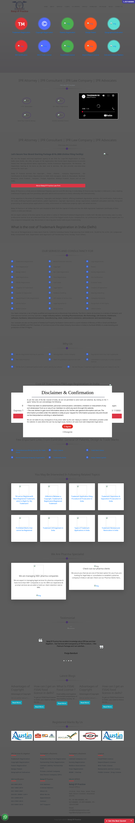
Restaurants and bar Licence (109, 769)
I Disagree (67, 432)
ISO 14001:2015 (17, 788)
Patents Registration (67, 32)
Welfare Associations (77, 766)
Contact (43, 801)
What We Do (45, 794)
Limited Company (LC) (77, 759)
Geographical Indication (114, 32)
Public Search (58, 450)
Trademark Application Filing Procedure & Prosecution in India (82, 498)
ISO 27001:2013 (17, 801)
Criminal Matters (46, 788)
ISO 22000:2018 (17, 798)
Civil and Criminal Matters (113, 55)
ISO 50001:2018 (17, 804)
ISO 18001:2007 (17, 791)
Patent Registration (19, 766)
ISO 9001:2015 (16, 784)
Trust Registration (76, 769)
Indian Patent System (98, 458)
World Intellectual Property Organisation (30, 458)
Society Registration (77, 762)
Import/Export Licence (90, 55)
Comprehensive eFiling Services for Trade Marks (30, 451)
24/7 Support (45, 804)
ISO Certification (21, 55)
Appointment (45, 798)
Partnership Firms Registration (52, 762)
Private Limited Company (50, 771)
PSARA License (103, 772)
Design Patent (90, 32)
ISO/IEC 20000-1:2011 (19, 794)
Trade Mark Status (97, 450)
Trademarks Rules (59, 458)
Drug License (116, 772)
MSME (71, 772)
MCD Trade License (44, 55)
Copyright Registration (44, 32)
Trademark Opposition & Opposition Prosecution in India (111, 498)
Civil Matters (45, 784)
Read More (17, 707)
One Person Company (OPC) (51, 775)
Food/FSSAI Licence (67, 55)
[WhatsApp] (5, 817)
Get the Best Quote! (117, 821)
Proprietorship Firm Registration (53, 759)
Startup (78, 772)
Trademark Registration (21, 32)
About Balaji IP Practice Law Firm (48, 186)
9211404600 (129, 2)
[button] (64, 661)
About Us (43, 791)
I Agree (67, 426)
